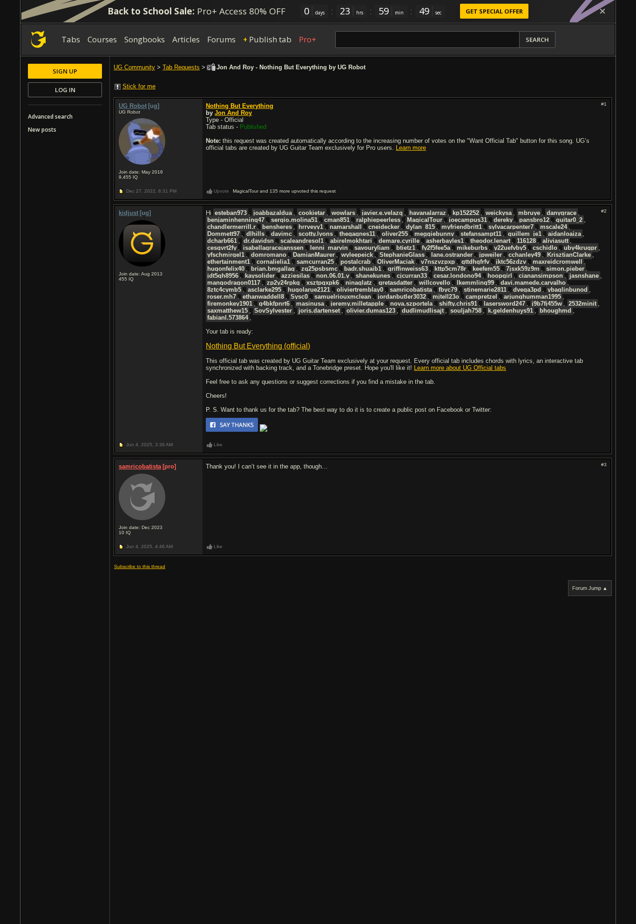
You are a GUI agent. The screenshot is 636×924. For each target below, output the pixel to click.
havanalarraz (427, 212)
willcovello (434, 282)
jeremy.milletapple (357, 303)
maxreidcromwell (557, 261)
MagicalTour (424, 219)
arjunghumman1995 (532, 296)
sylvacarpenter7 (511, 226)
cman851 (337, 219)
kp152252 (466, 212)
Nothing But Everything (239, 105)
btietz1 (405, 247)
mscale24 (553, 226)
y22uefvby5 (510, 247)
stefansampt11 (480, 233)
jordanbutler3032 (402, 296)
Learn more (411, 147)
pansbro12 (534, 219)
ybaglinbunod (568, 289)
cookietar (311, 212)
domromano (268, 254)
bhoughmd (555, 310)
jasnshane (584, 275)
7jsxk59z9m (523, 268)
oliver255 (395, 233)
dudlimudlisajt (423, 310)
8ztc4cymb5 (224, 289)
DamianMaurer (314, 254)
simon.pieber (565, 268)
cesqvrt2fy (222, 247)
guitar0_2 (569, 219)
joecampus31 (468, 219)
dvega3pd (527, 289)
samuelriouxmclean (342, 296)
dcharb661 (222, 240)
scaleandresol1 (302, 240)
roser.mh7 (221, 296)
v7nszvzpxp (438, 261)
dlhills (255, 233)
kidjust (128, 212)
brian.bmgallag (273, 268)
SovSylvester (273, 310)
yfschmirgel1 (225, 254)
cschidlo (545, 247)
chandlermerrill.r (231, 226)
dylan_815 (420, 226)
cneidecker (383, 226)
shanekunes (373, 275)
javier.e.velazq (382, 212)
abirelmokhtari (351, 240)
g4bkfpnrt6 (274, 303)
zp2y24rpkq (283, 282)
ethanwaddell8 (263, 296)
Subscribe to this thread (139, 566)
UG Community (134, 67)
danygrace (561, 212)
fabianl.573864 (227, 317)
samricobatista (411, 289)
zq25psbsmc (319, 268)
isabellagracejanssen (273, 247)
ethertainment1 (228, 261)
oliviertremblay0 (360, 289)
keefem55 (486, 268)
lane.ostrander (452, 254)
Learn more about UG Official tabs (460, 367)
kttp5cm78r (450, 268)
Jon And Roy (233, 112)
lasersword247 (504, 303)
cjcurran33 (412, 275)
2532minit (582, 303)
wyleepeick (357, 254)
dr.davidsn (259, 240)
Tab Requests (181, 67)
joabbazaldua (272, 212)
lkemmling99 (475, 282)
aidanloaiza (564, 233)
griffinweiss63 (408, 268)
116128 (526, 240)
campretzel (481, 296)
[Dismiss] (602, 11)
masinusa (310, 303)
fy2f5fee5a (436, 247)
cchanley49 (524, 254)
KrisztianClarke (569, 254)
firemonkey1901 (229, 303)
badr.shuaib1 (362, 268)
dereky (503, 219)
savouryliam (372, 247)
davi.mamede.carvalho (533, 282)
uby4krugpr (580, 247)
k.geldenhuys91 (510, 310)
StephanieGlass (402, 254)
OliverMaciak (395, 261)
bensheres (277, 226)
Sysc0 (299, 296)
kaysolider (260, 275)
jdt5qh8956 (222, 275)
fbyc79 (448, 289)
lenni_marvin (329, 247)
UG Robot (133, 105)
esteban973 (231, 212)
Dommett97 (223, 233)
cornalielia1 (273, 261)
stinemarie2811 (485, 289)
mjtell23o (446, 296)
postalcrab (355, 261)
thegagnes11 (357, 233)
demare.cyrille (399, 240)
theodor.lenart (490, 240)
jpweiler (490, 254)
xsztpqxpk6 (322, 282)
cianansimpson (541, 275)
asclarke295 (264, 289)
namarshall (346, 226)
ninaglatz (358, 282)
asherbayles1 (445, 240)
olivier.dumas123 (370, 310)
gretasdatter (396, 282)
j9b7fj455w (547, 303)
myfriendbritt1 (461, 226)
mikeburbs (472, 247)
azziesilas (295, 275)
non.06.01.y (332, 275)
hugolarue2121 (309, 289)
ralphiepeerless (378, 219)
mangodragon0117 (233, 282)
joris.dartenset (319, 310)
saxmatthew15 (227, 310)
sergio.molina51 (294, 219)
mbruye (529, 212)
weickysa (499, 212)
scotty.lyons (315, 233)
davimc (281, 233)
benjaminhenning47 (235, 219)
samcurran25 (315, 261)
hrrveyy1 (310, 226)
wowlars (343, 212)
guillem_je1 (524, 233)
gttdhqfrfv (475, 261)
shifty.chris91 (458, 303)
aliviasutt (555, 240)
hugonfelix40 (225, 268)
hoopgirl (499, 275)
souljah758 (465, 310)
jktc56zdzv (511, 261)
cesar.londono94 (457, 275)
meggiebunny (434, 233)
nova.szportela (411, 303)
